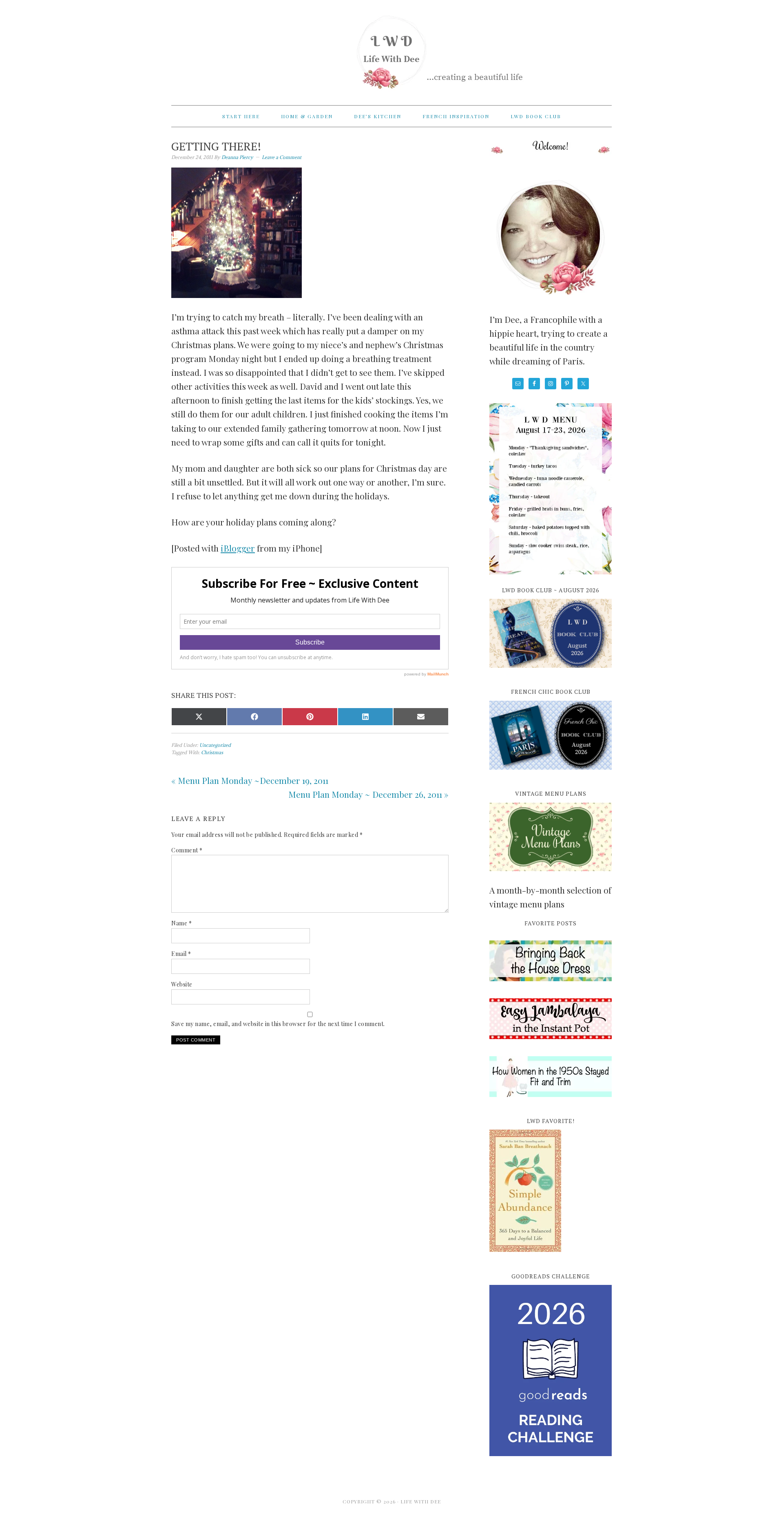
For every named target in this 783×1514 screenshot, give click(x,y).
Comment (187, 850)
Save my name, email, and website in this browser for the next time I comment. (278, 1024)
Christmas (212, 752)
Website (181, 984)
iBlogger (238, 548)
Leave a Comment (281, 157)
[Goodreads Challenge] (550, 1370)
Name (181, 923)
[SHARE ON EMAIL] (421, 717)
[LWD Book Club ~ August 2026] (550, 672)
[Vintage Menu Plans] (550, 875)
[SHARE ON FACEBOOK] (254, 717)
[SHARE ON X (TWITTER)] (199, 717)
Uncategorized (215, 745)
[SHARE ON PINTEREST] (310, 717)
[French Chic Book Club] (550, 774)
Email (181, 954)
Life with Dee (391, 49)
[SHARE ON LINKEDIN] (365, 717)
